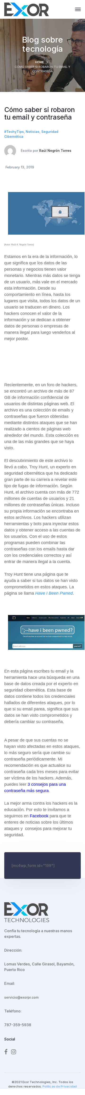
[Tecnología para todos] (26, 9)
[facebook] (6, 1052)
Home (39, 62)
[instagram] (13, 1052)
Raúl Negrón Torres (55, 151)
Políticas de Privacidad (59, 1086)
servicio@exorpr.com (21, 997)
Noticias (32, 132)
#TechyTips (14, 132)
